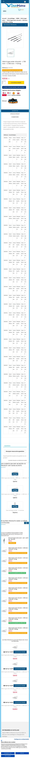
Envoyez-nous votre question (15, 451)
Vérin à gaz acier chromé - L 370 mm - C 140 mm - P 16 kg (15, 689)
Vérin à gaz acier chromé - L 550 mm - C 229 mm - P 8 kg (15, 478)
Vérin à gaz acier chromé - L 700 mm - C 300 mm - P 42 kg (15, 655)
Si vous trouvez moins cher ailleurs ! (14, 87)
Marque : (4, 101)
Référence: (5, 67)
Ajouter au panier (16, 82)
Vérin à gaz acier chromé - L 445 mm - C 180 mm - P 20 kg (15, 706)
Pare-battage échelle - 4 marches (15, 510)
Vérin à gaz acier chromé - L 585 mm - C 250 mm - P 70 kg (15, 494)
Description (15, 110)
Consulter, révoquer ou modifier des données (17, 460)
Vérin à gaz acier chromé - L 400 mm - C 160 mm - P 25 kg (15, 672)
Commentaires (15, 117)
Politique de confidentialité (21, 739)
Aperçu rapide (13, 474)
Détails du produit (15, 114)
